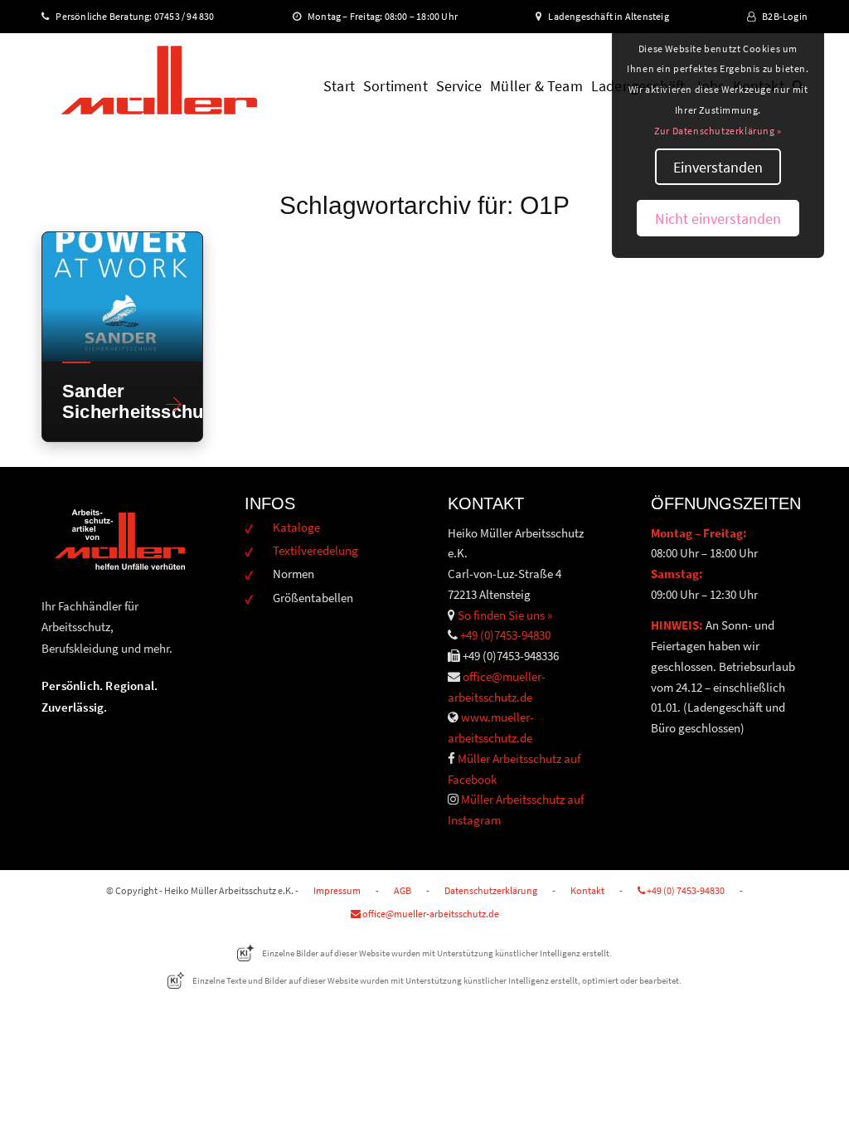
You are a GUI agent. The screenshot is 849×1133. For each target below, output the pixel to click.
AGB (402, 890)
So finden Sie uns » (505, 615)
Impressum (337, 890)
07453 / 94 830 (191, 16)
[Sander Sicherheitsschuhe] (122, 297)
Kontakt (587, 890)
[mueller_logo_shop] (158, 86)
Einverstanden (718, 167)
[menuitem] (339, 86)
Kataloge (296, 527)
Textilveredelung (315, 550)
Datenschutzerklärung (490, 890)
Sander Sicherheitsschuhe (108, 401)
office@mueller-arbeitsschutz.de (430, 913)
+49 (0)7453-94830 (505, 635)
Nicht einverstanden (718, 218)
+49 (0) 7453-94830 (685, 890)
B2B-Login (785, 16)
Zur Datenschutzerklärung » (718, 130)
